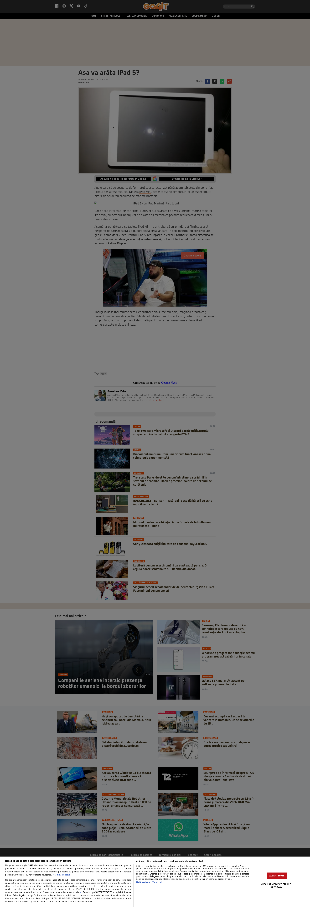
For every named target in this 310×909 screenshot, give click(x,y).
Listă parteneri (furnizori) (149, 882)
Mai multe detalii (61, 875)
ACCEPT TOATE (277, 876)
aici (81, 892)
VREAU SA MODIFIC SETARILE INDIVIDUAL (276, 885)
